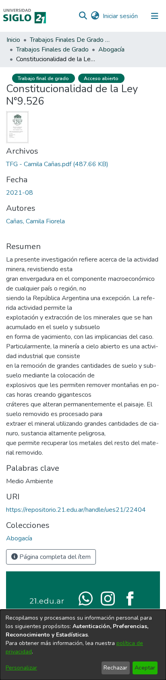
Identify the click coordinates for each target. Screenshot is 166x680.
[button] (83, 16)
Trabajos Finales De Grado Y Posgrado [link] (70, 39)
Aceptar (145, 668)
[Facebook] (130, 597)
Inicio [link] (13, 39)
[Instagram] (108, 597)
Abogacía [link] (111, 49)
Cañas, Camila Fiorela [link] (35, 221)
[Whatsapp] (86, 597)
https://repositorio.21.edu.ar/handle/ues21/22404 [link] (76, 509)
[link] (57, 164)
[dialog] (83, 645)
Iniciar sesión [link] (121, 16)
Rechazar (115, 668)
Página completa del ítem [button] (54, 556)
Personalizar (21, 668)
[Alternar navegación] (154, 16)
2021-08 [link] (19, 192)
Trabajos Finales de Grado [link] (52, 49)
